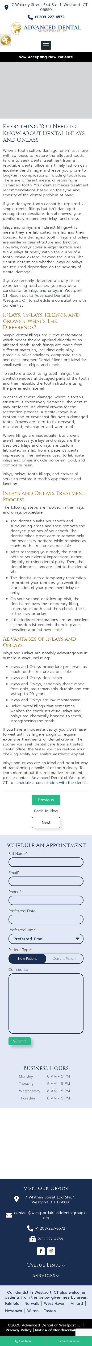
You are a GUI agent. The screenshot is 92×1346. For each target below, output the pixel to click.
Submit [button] (19, 1041)
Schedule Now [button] (69, 1341)
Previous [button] (46, 800)
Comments (18, 969)
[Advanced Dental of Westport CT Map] (46, 1143)
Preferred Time (22, 930)
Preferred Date (22, 911)
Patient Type (19, 949)
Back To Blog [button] (46, 811)
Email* (13, 872)
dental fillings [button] (28, 335)
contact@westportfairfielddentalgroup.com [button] (50, 1215)
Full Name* (17, 853)
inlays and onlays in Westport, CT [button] (43, 293)
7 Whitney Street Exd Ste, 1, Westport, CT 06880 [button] (50, 7)
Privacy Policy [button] (19, 1330)
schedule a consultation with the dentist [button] (51, 783)
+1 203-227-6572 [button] (49, 17)
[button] (5, 40)
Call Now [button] (25, 1341)
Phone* (14, 891)
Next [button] (46, 822)
